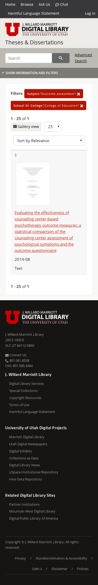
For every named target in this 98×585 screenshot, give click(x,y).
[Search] (61, 58)
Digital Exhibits (20, 451)
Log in (90, 13)
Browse (27, 4)
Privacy (20, 558)
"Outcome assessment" (52, 94)
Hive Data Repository (25, 479)
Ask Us (44, 4)
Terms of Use (19, 404)
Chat (63, 4)
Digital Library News (24, 465)
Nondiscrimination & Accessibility (61, 558)
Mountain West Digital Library (32, 511)
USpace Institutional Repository (33, 472)
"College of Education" (47, 105)
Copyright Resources (25, 397)
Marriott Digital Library (26, 436)
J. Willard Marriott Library (24, 334)
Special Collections (23, 390)
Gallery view (28, 126)
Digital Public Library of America (33, 518)
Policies (83, 568)
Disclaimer (59, 568)
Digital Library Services (26, 383)
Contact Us (17, 355)
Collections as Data (23, 458)
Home (10, 4)
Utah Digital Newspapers (28, 444)
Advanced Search (83, 57)
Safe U (37, 568)
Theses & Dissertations (34, 42)
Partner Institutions (24, 504)
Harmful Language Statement (33, 13)
